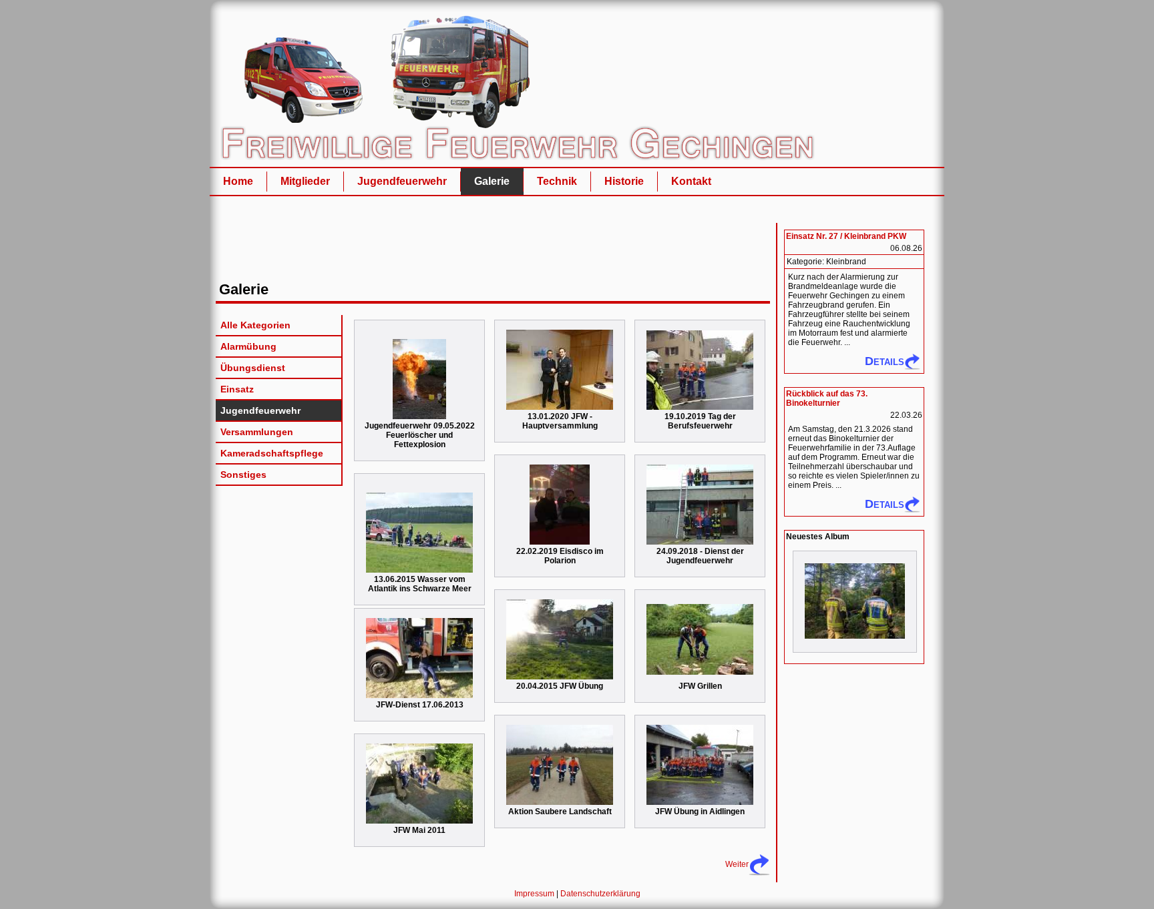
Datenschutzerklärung (600, 893)
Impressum (534, 893)
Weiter (737, 864)
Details (884, 361)
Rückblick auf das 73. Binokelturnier (827, 398)
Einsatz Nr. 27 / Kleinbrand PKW (846, 236)
